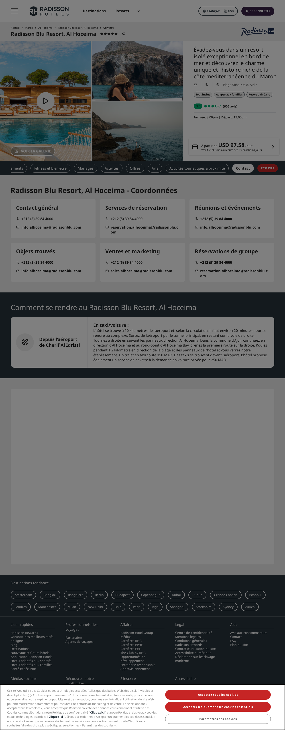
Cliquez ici (97, 712)
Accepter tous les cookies (218, 695)
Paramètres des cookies (218, 719)
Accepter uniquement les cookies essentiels (218, 707)
